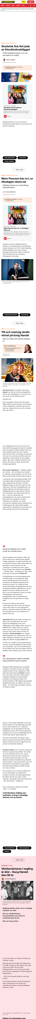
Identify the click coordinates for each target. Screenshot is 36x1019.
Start (2, 5)
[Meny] (30, 5)
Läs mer (3, 10)
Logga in (30, 2)
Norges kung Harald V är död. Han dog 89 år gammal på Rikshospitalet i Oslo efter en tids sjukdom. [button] (17, 384)
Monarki (7, 851)
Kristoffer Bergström (10, 879)
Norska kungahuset (24, 848)
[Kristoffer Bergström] (2, 879)
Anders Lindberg (10, 59)
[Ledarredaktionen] (4, 192)
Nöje (13, 5)
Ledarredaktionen (11, 192)
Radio (18, 5)
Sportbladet (4, 865)
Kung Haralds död (10, 329)
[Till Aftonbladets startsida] (8, 2)
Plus (23, 2)
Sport (8, 5)
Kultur (3, 329)
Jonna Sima (23, 157)
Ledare (3, 43)
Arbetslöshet (24, 314)
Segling (11, 865)
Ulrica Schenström (11, 43)
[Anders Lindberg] (4, 59)
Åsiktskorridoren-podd (12, 175)
